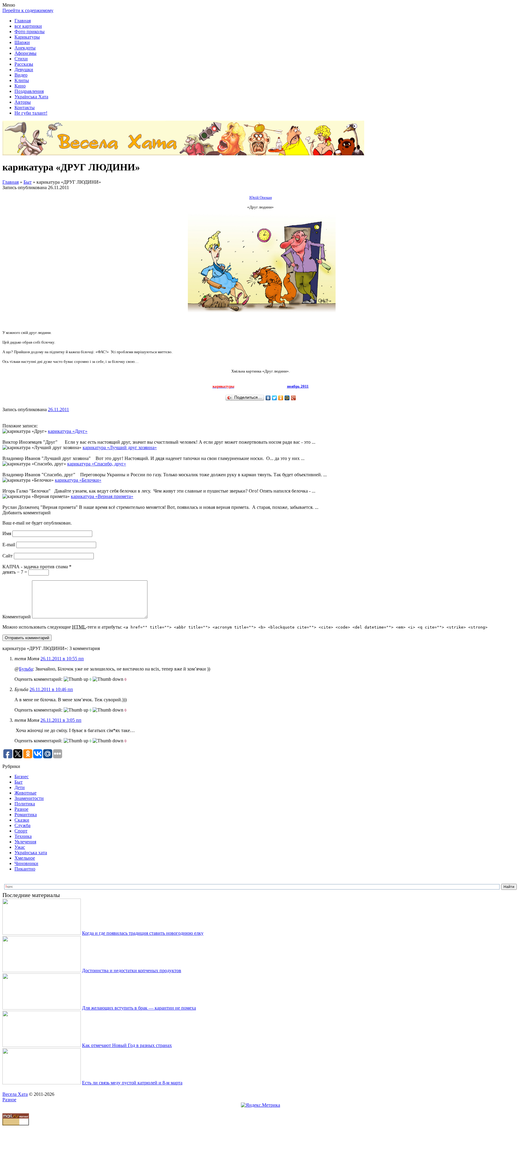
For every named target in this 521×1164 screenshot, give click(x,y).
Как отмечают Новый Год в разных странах (127, 1045)
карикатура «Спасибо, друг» (96, 463)
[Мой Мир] (287, 398)
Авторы (22, 102)
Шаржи (22, 42)
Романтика (25, 814)
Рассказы (23, 64)
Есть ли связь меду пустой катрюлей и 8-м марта (132, 1082)
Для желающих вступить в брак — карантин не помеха (139, 1007)
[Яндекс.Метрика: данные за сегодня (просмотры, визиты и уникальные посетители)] (260, 1105)
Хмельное (24, 858)
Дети (19, 787)
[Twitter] (274, 398)
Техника (23, 836)
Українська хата (30, 852)
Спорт (20, 830)
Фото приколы (29, 31)
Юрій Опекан (260, 197)
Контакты (24, 107)
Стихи (21, 58)
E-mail (8, 544)
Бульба (26, 668)
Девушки (23, 69)
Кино (20, 85)
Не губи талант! (30, 113)
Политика (24, 803)
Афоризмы (25, 53)
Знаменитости (29, 798)
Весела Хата (15, 1094)
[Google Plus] (293, 398)
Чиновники (26, 863)
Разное (21, 809)
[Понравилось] (76, 679)
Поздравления (29, 91)
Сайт (7, 555)
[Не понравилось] (108, 679)
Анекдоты (25, 47)
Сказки (21, 820)
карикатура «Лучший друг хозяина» (120, 447)
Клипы (21, 80)
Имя (6, 533)
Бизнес (21, 776)
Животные (25, 792)
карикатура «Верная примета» (102, 496)
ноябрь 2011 (298, 386)
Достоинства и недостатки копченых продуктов (131, 970)
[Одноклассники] (281, 398)
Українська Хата (31, 96)
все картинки (28, 26)
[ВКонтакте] (268, 398)
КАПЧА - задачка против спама (36, 566)
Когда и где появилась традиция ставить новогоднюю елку (143, 933)
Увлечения (25, 841)
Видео (20, 75)
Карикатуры (27, 37)
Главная (22, 20)
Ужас (19, 847)
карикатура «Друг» (67, 431)
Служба (22, 825)
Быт (28, 182)
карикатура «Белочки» (78, 480)
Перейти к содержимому (27, 10)
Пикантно (24, 868)
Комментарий (16, 616)
